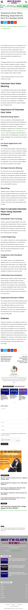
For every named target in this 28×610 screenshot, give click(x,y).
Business (2, 589)
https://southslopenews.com (14, 375)
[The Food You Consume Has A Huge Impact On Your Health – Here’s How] (14, 518)
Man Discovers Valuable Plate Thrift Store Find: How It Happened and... (18, 574)
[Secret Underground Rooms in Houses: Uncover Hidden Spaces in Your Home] (23, 392)
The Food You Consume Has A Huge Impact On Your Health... (13, 507)
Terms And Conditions (14, 606)
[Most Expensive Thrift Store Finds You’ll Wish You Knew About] (14, 392)
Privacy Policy (19, 604)
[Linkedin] (12, 22)
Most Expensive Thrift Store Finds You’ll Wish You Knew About (13, 397)
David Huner (14, 374)
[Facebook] (2, 22)
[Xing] (14, 382)
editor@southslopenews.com (17, 550)
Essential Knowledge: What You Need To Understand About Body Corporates (6, 359)
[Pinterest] (8, 22)
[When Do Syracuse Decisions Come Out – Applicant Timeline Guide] (4, 561)
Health (2, 526)
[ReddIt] (15, 22)
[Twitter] (5, 22)
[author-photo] (14, 369)
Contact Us (8, 604)
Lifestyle (3, 394)
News (2, 584)
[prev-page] (13, 402)
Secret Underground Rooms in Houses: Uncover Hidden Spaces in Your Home (22, 397)
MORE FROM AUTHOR (19, 386)
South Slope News (19, 608)
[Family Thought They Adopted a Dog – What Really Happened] (4, 567)
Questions (3, 597)
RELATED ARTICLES (8, 386)
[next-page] (15, 402)
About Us (13, 604)
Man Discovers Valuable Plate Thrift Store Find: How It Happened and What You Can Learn (4, 397)
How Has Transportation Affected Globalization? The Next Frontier (22, 359)
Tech (2, 591)
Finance (2, 595)
